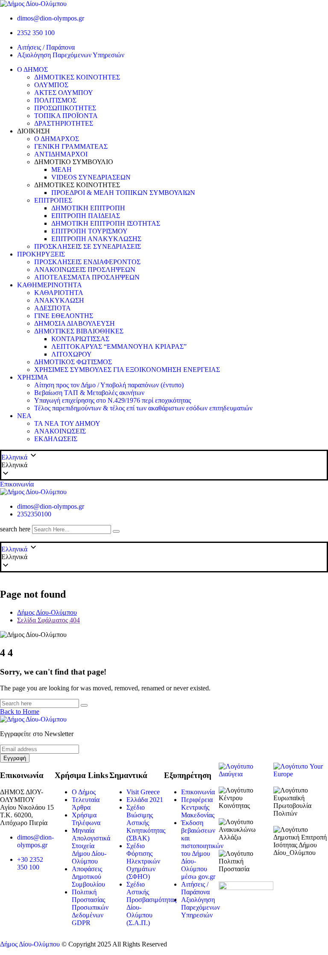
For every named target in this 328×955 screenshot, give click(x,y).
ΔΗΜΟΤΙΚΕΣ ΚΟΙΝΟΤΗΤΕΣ (77, 77)
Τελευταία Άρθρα (86, 803)
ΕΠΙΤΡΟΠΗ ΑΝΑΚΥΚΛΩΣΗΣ (96, 238)
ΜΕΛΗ (61, 169)
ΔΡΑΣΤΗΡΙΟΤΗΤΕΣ (63, 123)
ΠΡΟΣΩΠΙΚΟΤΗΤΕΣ (65, 108)
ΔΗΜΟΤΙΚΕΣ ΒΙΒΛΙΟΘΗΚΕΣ (78, 331)
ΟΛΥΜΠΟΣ (51, 84)
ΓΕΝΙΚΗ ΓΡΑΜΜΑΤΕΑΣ (71, 146)
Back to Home (19, 711)
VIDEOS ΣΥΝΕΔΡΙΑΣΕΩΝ (91, 177)
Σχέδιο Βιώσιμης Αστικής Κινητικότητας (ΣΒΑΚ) (145, 823)
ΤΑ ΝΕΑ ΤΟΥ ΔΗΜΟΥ (67, 423)
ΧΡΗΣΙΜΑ (32, 377)
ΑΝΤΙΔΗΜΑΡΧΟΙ (61, 154)
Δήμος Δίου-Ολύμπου (30, 944)
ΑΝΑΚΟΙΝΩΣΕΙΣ (60, 431)
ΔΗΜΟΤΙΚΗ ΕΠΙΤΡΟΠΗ (88, 208)
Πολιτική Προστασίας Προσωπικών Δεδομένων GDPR (90, 907)
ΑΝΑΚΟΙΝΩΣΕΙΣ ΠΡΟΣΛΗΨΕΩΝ (84, 269)
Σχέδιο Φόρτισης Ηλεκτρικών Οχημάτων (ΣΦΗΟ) (143, 861)
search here (15, 529)
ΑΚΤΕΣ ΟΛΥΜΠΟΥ (63, 92)
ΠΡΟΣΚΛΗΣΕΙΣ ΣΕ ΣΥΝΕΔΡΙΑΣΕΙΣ (87, 246)
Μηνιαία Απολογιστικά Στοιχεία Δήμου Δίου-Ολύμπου (91, 846)
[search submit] (116, 531)
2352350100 (34, 514)
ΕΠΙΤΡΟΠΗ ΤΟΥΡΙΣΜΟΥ (89, 231)
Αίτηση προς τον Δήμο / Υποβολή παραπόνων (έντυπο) (109, 385)
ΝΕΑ (24, 415)
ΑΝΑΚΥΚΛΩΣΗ (59, 300)
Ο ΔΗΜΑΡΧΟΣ (56, 138)
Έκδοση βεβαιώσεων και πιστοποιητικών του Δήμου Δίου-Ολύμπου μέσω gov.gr (202, 849)
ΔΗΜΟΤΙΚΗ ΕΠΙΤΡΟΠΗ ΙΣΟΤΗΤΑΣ (105, 223)
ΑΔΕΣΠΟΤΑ (52, 308)
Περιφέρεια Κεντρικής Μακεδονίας (197, 807)
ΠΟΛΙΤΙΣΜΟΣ (55, 100)
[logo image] (33, 491)
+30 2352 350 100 (30, 863)
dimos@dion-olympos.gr (50, 18)
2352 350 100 (36, 32)
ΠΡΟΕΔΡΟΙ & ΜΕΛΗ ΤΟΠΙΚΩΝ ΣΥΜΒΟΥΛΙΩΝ (123, 192)
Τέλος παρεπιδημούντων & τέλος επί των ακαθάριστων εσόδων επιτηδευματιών (143, 408)
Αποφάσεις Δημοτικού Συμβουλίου (88, 876)
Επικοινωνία (17, 484)
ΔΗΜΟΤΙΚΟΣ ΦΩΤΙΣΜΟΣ (73, 361)
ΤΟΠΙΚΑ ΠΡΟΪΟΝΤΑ (66, 115)
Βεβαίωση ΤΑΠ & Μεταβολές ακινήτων (89, 392)
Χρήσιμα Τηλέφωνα (86, 818)
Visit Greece (143, 792)
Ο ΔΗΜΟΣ (32, 69)
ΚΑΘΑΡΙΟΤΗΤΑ (58, 292)
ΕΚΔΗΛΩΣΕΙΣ (55, 438)
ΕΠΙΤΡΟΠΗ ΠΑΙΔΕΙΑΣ (85, 215)
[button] (164, 465)
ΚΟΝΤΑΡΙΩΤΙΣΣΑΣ (80, 338)
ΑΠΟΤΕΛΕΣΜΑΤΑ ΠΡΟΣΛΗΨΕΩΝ (87, 277)
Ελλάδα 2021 (144, 799)
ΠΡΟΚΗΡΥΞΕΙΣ (41, 254)
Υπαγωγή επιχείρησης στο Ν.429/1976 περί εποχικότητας (112, 400)
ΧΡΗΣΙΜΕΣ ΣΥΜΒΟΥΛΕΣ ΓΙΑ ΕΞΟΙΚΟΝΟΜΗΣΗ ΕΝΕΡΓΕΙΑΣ (127, 369)
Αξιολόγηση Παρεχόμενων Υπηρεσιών (70, 55)
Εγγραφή (14, 758)
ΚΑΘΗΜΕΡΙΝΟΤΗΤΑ (49, 285)
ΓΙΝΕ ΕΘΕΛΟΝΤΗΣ (63, 315)
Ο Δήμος (84, 792)
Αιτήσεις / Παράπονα (46, 47)
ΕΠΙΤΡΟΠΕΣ (53, 200)
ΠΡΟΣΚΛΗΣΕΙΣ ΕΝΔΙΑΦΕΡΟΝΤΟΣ (87, 261)
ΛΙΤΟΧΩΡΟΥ (71, 354)
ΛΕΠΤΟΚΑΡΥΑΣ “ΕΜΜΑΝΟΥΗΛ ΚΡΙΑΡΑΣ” (119, 346)
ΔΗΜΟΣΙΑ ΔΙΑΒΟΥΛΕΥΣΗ (74, 323)
